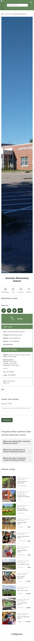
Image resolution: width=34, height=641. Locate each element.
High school (20, 593)
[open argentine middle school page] (9, 523)
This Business (11, 381)
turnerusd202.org (15, 338)
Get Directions (8, 344)
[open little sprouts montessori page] (9, 577)
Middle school (20, 567)
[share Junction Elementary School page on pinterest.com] (9, 310)
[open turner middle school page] (9, 564)
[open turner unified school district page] (9, 537)
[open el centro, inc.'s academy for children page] (9, 496)
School (19, 499)
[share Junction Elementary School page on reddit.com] (20, 310)
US (6, 13)
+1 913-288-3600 (13, 341)
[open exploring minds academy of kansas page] (9, 510)
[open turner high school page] (9, 590)
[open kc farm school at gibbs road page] (9, 482)
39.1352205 (10, 372)
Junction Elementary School (19, 13)
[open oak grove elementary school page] (9, 618)
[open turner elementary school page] (9, 551)
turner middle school (23, 564)
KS (10, 13)
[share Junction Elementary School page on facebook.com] (3, 310)
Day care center (21, 513)
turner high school (22, 590)
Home (2, 13)
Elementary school (20, 621)
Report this (6, 383)
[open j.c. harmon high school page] (9, 604)
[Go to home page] (4, 5)
